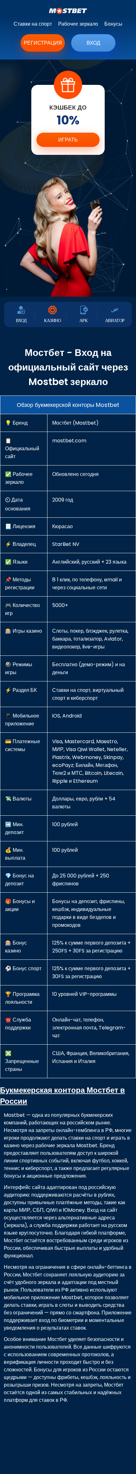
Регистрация (43, 43)
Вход (93, 43)
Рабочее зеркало (78, 24)
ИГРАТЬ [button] (68, 139)
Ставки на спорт (33, 24)
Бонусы (113, 24)
